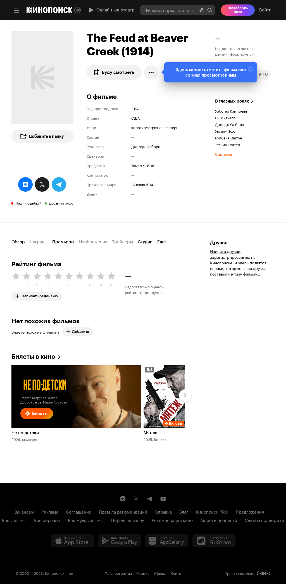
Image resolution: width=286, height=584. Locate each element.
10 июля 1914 (142, 184)
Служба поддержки (264, 519)
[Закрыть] (250, 69)
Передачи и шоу (127, 519)
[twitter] (42, 184)
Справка (163, 511)
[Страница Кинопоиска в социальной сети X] (136, 498)
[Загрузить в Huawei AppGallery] (166, 540)
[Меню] (16, 10)
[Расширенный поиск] (201, 10)
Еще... (163, 241)
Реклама (49, 511)
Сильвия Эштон (228, 137)
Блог (184, 511)
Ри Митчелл (225, 117)
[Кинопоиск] (49, 10)
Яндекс (263, 573)
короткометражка (147, 127)
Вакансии (24, 511)
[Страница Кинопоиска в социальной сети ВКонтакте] (123, 498)
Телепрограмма (118, 573)
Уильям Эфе (225, 131)
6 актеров (223, 153)
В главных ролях (232, 101)
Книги (176, 573)
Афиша (160, 573)
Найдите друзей (225, 251)
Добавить (80, 331)
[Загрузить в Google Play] (119, 540)
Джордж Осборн (145, 146)
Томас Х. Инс (142, 165)
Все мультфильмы (86, 519)
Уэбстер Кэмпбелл (231, 110)
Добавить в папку (46, 136)
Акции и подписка (218, 519)
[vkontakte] (25, 184)
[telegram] (59, 184)
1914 (135, 108)
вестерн (171, 127)
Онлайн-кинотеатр (115, 10)
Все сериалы (47, 519)
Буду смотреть (118, 72)
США (135, 117)
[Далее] (185, 395)
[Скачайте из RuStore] (213, 540)
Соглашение (78, 511)
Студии (145, 241)
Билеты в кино (33, 356)
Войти (265, 10)
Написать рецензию (40, 295)
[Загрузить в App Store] (72, 540)
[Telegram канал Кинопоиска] (149, 498)
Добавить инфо (61, 202)
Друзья (219, 242)
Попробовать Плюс (238, 10)
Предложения (250, 511)
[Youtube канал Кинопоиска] (163, 498)
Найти (210, 10)
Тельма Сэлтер (227, 144)
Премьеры (63, 241)
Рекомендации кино (172, 519)
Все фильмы (14, 519)
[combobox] (168, 10)
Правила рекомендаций (123, 511)
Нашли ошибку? (28, 202)
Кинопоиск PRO (212, 511)
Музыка (142, 573)
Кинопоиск (55, 573)
